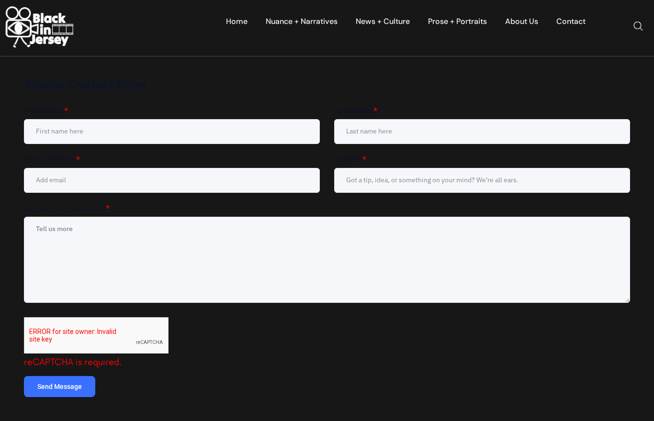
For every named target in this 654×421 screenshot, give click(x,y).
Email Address (52, 159)
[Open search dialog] (638, 26)
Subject (350, 159)
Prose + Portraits (457, 21)
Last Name (355, 110)
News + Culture (383, 21)
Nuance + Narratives (302, 21)
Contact (571, 21)
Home (237, 21)
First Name (46, 110)
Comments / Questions (67, 208)
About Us (521, 21)
